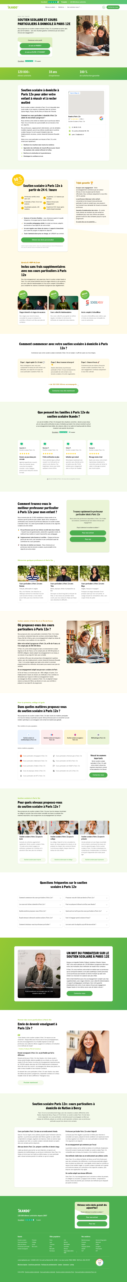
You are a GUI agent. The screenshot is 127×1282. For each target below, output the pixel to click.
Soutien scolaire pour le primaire (94, 859)
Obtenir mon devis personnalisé (43, 240)
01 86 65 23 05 (35, 1260)
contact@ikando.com (24, 1260)
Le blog (72, 1264)
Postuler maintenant (31, 1082)
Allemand (98, 1242)
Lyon (51, 1242)
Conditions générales (34, 1264)
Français (84, 1242)
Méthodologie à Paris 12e (98, 738)
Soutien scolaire (22, 1240)
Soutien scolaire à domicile (32, 1272)
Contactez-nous (113, 7)
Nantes (66, 1242)
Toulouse (52, 1244)
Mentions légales (22, 1264)
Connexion (66, 1264)
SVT (97, 1251)
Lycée (33, 1244)
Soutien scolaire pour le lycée (32, 859)
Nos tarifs (34, 1246)
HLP (83, 1251)
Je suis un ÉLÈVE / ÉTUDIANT (35, 52)
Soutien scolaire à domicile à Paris (65, 1272)
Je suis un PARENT (35, 45)
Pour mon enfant (88, 533)
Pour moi (88, 539)
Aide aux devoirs (22, 1244)
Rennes (66, 1248)
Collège (34, 1242)
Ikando (19, 16)
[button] (51, 7)
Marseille (52, 1248)
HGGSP (83, 1248)
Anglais (83, 1244)
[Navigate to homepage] (32, 1210)
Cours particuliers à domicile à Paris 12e (85, 1272)
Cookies (60, 1264)
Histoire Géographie (101, 1240)
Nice (51, 1246)
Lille (65, 1240)
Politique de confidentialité (49, 1264)
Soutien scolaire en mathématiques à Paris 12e (28, 739)
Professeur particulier (23, 1246)
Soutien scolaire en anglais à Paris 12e (75, 739)
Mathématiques (86, 1240)
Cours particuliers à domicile (47, 1272)
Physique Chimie (86, 1246)
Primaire (34, 1240)
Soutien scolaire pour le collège (63, 859)
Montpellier (67, 1244)
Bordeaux (52, 1251)
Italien (97, 1244)
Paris (23, 16)
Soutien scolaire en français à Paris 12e (52, 739)
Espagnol (98, 1246)
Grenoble (66, 1246)
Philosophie (99, 1248)
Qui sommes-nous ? (73, 7)
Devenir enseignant (23, 1248)
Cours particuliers (22, 1242)
